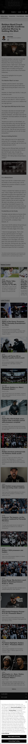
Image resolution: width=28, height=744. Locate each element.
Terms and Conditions (16, 707)
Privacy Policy (12, 710)
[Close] (26, 702)
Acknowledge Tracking (14, 741)
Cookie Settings (5, 733)
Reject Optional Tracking (14, 736)
